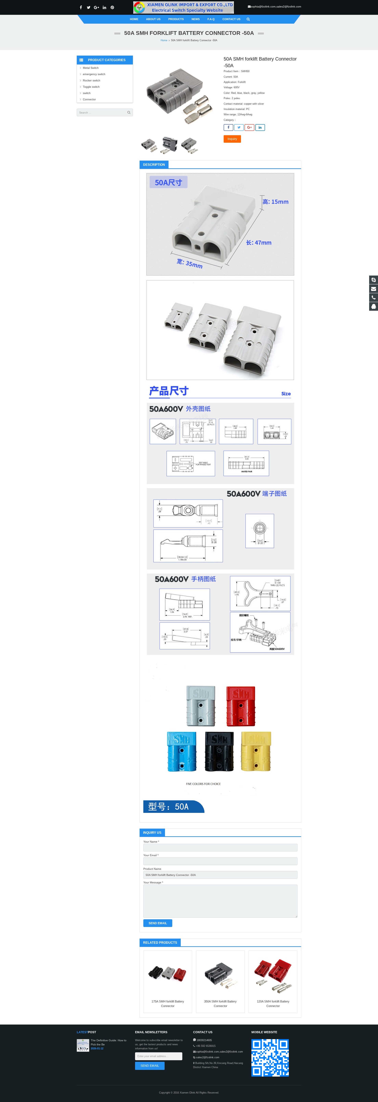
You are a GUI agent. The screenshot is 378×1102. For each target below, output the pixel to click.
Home (164, 40)
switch (87, 93)
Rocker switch (91, 80)
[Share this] (228, 127)
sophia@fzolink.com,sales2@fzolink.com (276, 6)
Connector (89, 99)
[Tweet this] (239, 127)
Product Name (152, 868)
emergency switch (94, 74)
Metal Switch (91, 67)
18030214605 (204, 1040)
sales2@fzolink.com (207, 1057)
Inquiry (232, 139)
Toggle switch (91, 86)
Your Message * (153, 882)
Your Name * (151, 841)
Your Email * (150, 855)
